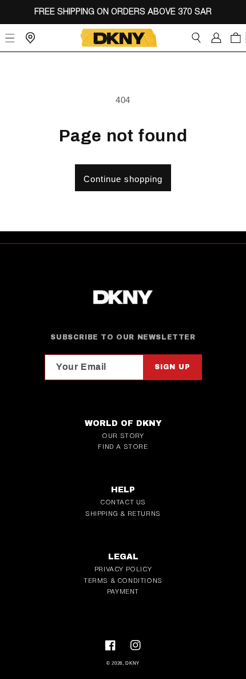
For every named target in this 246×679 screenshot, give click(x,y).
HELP (123, 489)
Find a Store (123, 446)
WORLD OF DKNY (123, 423)
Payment (123, 591)
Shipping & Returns (123, 513)
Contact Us (123, 502)
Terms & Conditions (123, 580)
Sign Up (172, 367)
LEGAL (123, 556)
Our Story (123, 435)
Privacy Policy (123, 569)
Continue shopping (123, 179)
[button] (196, 38)
